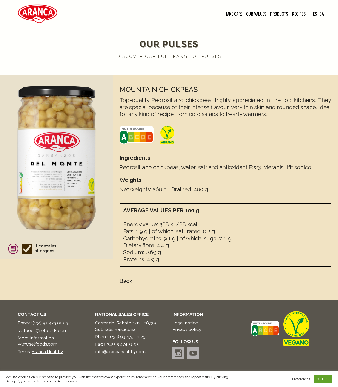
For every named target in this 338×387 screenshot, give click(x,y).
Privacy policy (186, 329)
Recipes (299, 14)
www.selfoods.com (37, 343)
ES (315, 13)
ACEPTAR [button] (322, 379)
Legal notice (185, 322)
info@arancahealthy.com (120, 351)
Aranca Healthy (47, 351)
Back (126, 281)
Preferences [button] (301, 379)
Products (279, 14)
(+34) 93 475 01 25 (50, 322)
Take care (234, 14)
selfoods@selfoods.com (42, 330)
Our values (256, 14)
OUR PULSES (169, 44)
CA (321, 13)
